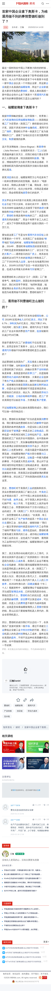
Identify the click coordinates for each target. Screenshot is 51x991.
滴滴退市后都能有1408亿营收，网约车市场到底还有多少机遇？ (23, 882)
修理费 (14, 599)
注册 (38, 790)
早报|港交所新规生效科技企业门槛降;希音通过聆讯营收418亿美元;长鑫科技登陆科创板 (22, 921)
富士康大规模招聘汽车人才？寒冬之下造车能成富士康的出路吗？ (23, 874)
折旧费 (24, 599)
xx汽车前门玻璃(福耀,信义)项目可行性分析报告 (22, 953)
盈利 (18, 281)
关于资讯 (44, 974)
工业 (27, 434)
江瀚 (21, 27)
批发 (39, 331)
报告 (39, 315)
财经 (18, 727)
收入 (21, 319)
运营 (23, 261)
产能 (27, 453)
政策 (23, 427)
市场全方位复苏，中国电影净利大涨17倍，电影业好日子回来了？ (23, 870)
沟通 (9, 499)
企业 (41, 377)
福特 (20, 526)
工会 (29, 488)
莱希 (41, 146)
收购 (27, 215)
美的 (16, 288)
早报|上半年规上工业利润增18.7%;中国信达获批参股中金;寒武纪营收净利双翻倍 (22, 913)
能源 (11, 396)
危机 (34, 127)
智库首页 (7, 974)
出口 (43, 453)
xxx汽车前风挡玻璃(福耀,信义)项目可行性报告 (22, 948)
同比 (40, 319)
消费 (43, 419)
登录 (14, 790)
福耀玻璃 (25, 87)
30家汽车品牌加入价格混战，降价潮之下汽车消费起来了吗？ (23, 887)
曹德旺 (24, 91)
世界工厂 (32, 373)
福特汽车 (34, 526)
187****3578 (15, 805)
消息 (9, 177)
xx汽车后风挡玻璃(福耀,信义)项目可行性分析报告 (23, 957)
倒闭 (9, 131)
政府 (41, 208)
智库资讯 (7, 727)
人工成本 (18, 561)
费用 (23, 603)
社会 (4, 204)
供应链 (40, 235)
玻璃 (11, 120)
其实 (4, 200)
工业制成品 (38, 431)
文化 (4, 139)
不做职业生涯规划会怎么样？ (14, 925)
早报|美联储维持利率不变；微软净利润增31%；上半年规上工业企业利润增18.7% (22, 917)
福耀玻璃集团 (27, 120)
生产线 (10, 381)
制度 (11, 139)
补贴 (11, 212)
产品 (39, 434)
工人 (40, 150)
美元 (33, 319)
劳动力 (44, 392)
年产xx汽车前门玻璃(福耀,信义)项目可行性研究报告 (24, 962)
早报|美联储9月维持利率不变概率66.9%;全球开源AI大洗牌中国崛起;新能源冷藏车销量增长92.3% (22, 909)
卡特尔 (24, 630)
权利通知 (25, 974)
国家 (25, 384)
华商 (9, 116)
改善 (36, 158)
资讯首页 (16, 974)
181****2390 (15, 820)
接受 (25, 192)
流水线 (19, 591)
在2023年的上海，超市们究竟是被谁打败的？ (20, 891)
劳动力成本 (12, 377)
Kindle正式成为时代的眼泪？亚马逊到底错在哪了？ (23, 878)
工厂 (6, 123)
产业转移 (41, 369)
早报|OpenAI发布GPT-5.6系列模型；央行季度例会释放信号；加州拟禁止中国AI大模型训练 (22, 929)
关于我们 (35, 974)
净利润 (13, 323)
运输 (29, 457)
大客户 (7, 254)
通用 (4, 219)
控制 (29, 630)
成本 (29, 461)
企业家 (42, 87)
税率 (29, 396)
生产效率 (22, 519)
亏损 (18, 530)
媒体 (23, 365)
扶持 (29, 446)
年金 (27, 127)
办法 (4, 469)
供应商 (17, 120)
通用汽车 (41, 94)
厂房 (32, 254)
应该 (6, 431)
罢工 (20, 327)
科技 (20, 634)
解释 (39, 423)
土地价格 (20, 396)
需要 (43, 400)
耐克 (36, 384)
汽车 (6, 120)
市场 (23, 400)
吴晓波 (31, 584)
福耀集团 (30, 246)
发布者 (6, 845)
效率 (16, 499)
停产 (27, 331)
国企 (11, 83)
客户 (39, 400)
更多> (46, 942)
